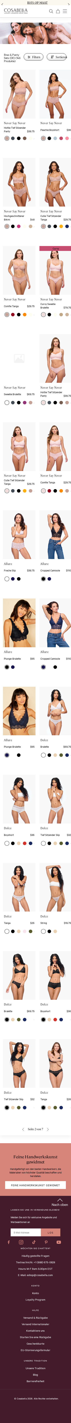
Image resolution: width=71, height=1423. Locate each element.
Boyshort (9, 834)
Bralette (44, 746)
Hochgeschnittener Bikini (14, 217)
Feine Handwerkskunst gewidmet (35, 1185)
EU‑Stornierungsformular (35, 1350)
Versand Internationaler (35, 1324)
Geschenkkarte (35, 1343)
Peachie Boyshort (49, 129)
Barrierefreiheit (35, 1381)
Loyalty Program (35, 1299)
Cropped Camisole (50, 570)
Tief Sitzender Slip (50, 834)
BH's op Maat (37, 2)
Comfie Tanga (11, 306)
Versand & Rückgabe (35, 1317)
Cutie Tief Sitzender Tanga (50, 217)
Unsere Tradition (35, 1368)
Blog (35, 1374)
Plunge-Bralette (12, 658)
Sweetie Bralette (12, 394)
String (43, 922)
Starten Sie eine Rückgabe (35, 1337)
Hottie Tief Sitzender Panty (15, 129)
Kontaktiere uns (35, 1330)
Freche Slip (10, 570)
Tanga (7, 922)
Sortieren (61, 57)
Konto (35, 1293)
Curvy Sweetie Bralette (47, 305)
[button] (7, 138)
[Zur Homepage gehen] (15, 11)
